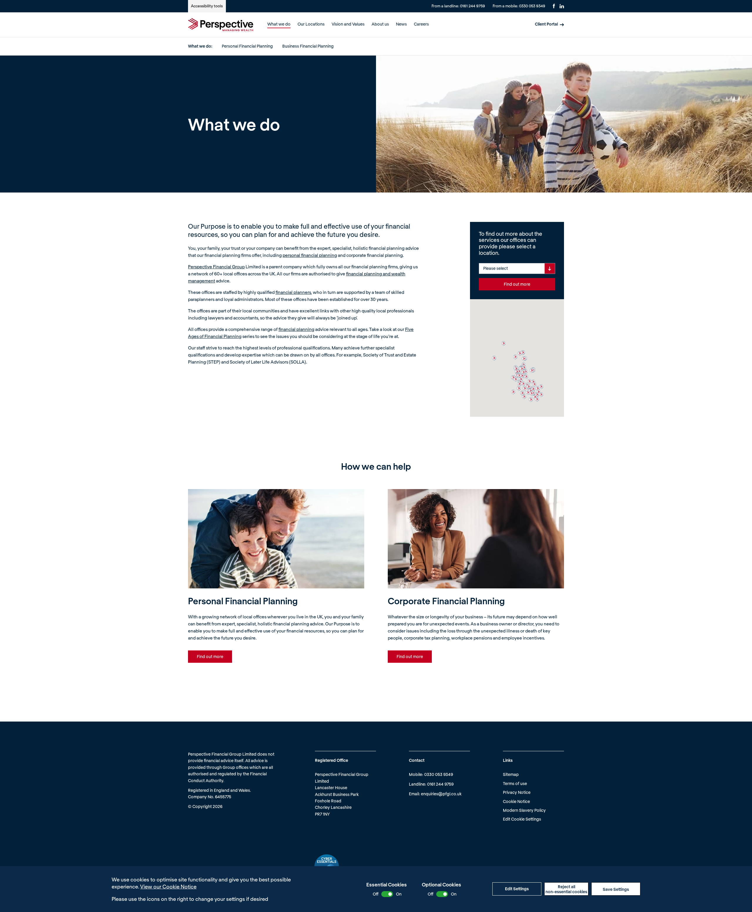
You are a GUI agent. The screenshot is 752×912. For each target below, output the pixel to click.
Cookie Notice (516, 801)
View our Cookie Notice (168, 886)
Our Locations (311, 23)
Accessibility (207, 6)
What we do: (200, 45)
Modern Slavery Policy (524, 810)
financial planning (296, 329)
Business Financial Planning (308, 45)
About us (380, 23)
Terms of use (515, 783)
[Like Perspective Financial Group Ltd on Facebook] (554, 6)
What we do (279, 23)
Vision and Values (348, 23)
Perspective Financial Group (216, 266)
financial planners (293, 292)
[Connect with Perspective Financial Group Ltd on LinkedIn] (562, 6)
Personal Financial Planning (247, 45)
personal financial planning (310, 255)
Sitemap (511, 774)
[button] (503, 343)
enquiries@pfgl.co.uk (441, 793)
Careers (421, 23)
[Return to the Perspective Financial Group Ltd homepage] (220, 24)
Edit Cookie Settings (522, 818)
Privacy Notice (517, 792)
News (401, 23)
